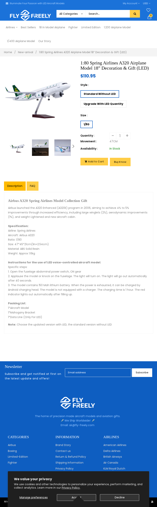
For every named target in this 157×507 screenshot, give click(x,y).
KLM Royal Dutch (114, 468)
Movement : (88, 141)
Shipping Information (69, 463)
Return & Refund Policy (71, 457)
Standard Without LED (100, 94)
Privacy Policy (65, 468)
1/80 (86, 124)
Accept (76, 497)
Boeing (12, 451)
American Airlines (114, 445)
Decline (120, 497)
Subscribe (142, 372)
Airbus (12, 445)
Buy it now (120, 162)
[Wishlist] (148, 10)
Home (8, 52)
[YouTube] (152, 501)
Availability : (89, 149)
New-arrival (25, 52)
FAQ (32, 186)
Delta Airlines (111, 451)
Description (14, 186)
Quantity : (87, 136)
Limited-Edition (18, 457)
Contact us (63, 451)
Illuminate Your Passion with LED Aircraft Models (37, 3)
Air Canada (110, 463)
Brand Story (63, 445)
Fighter (12, 463)
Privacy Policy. (71, 488)
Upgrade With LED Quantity (103, 104)
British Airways (112, 457)
